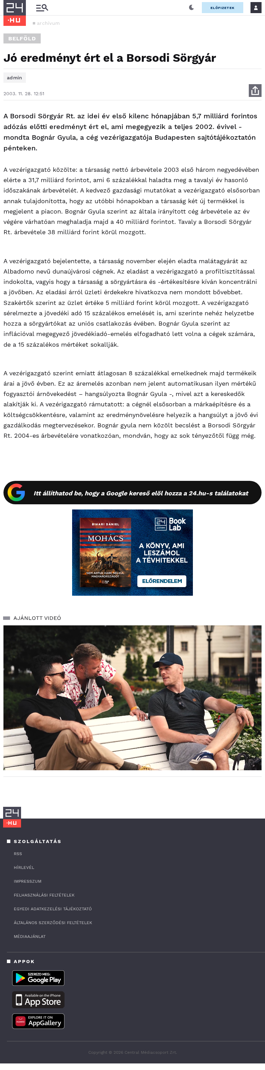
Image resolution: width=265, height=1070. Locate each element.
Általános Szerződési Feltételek (53, 922)
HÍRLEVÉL (24, 867)
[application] (132, 698)
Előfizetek (222, 8)
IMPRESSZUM (27, 881)
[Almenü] (42, 8)
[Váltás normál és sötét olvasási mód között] (191, 7)
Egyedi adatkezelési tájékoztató (53, 908)
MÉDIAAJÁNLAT (30, 936)
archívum (48, 23)
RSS (18, 853)
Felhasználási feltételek (44, 895)
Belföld (22, 38)
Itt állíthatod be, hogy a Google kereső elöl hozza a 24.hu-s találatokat (140, 493)
